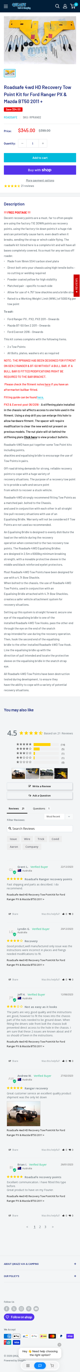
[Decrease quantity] (22, 143)
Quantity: (10, 143)
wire (27, 839)
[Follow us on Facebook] (6, 1308)
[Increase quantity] (43, 143)
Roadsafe (10, 117)
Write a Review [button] (41, 786)
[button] (64, 914)
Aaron (14, 847)
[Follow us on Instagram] (21, 1308)
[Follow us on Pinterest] (28, 1308)
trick (40, 839)
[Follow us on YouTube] (36, 1308)
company (31, 847)
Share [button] (14, 914)
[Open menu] (6, 6)
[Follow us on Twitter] (14, 1308)
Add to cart (40, 157)
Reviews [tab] (14, 808)
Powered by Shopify (15, 1360)
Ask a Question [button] (42, 795)
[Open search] (57, 6)
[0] (72, 6)
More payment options (40, 180)
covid (55, 839)
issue (13, 839)
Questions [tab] (39, 808)
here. (40, 397)
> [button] (53, 1227)
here (47, 384)
